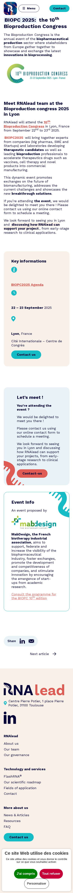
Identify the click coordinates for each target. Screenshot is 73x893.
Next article (39, 654)
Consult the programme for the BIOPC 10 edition (33, 596)
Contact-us (32, 473)
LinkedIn (22, 641)
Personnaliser (36, 883)
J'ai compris (26, 873)
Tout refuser (51, 873)
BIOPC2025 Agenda (27, 285)
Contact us (26, 354)
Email (31, 641)
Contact (59, 8)
